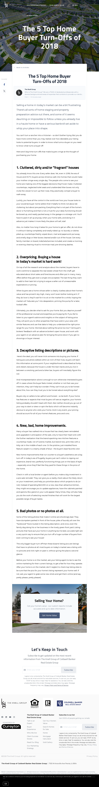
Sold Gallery (47, 742)
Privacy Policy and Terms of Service (56, 685)
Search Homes (32, 15)
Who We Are (32, 733)
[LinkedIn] (6, 717)
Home (45, 733)
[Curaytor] (11, 728)
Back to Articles (23, 67)
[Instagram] (14, 717)
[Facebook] (2, 717)
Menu (76, 5)
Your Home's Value (56, 5)
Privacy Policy (92, 756)
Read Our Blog (33, 742)
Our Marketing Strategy (36, 5)
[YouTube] (10, 717)
